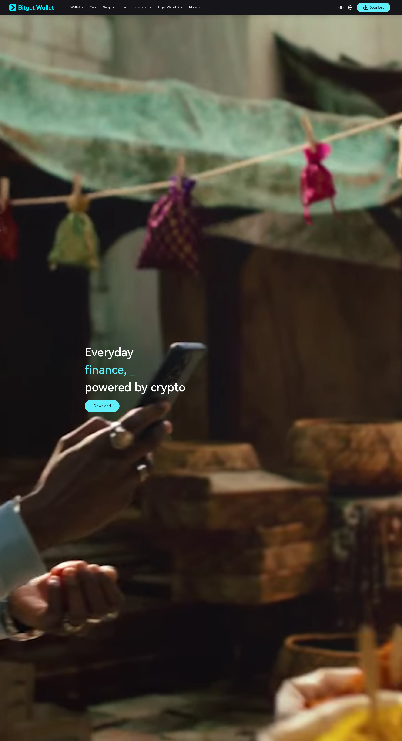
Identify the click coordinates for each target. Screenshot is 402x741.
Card (93, 7)
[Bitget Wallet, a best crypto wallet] (37, 7)
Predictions (142, 7)
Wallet (75, 7)
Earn (125, 7)
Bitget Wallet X (168, 7)
